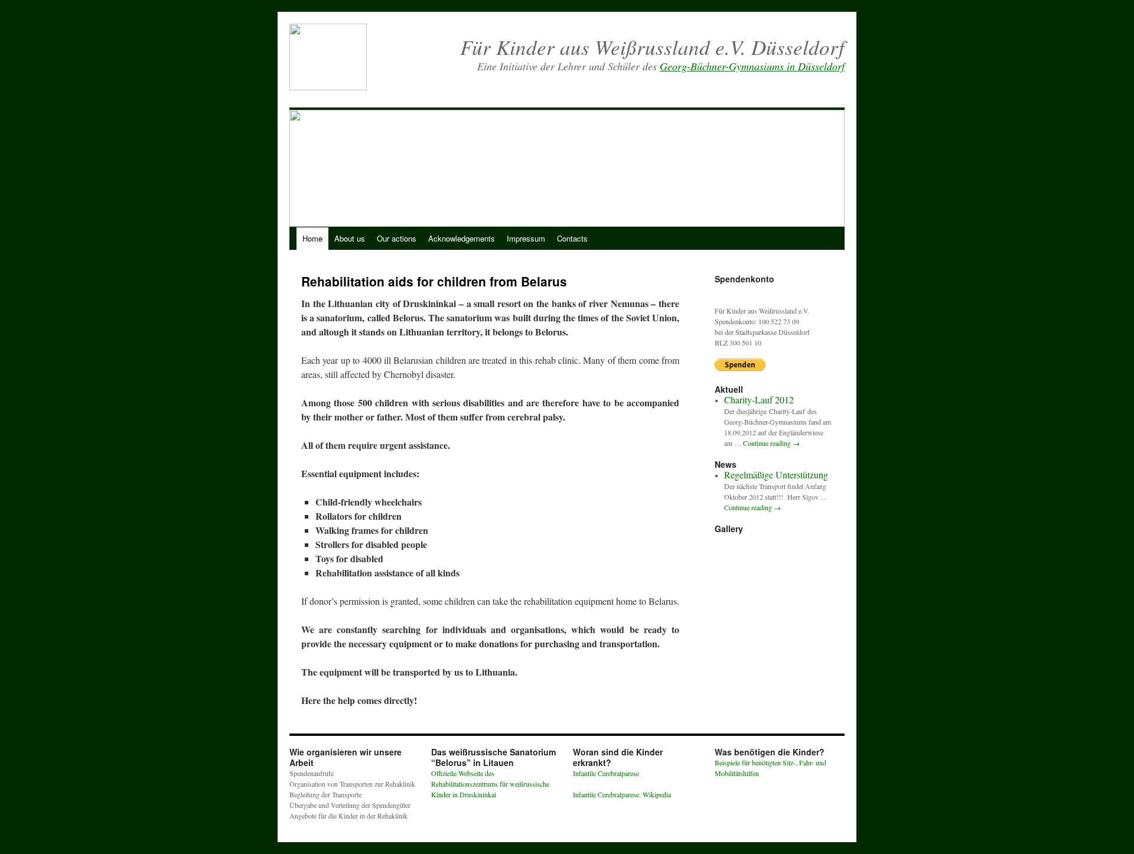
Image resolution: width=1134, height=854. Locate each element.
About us (349, 238)
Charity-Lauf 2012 (759, 399)
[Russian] (825, 93)
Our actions (396, 238)
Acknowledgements (461, 238)
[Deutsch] (798, 93)
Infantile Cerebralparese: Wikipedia (622, 794)
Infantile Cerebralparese (606, 773)
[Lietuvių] (839, 93)
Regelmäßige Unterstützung (776, 474)
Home (312, 238)
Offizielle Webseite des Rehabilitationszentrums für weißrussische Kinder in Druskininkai (490, 783)
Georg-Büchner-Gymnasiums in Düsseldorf (752, 66)
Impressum (526, 238)
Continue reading (771, 443)
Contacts (572, 238)
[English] (812, 93)
